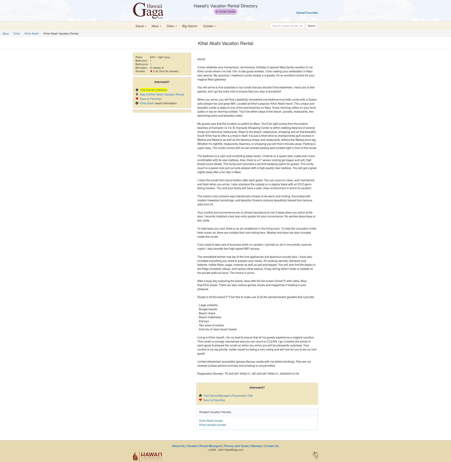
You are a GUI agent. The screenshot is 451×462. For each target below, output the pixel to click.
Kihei (16, 33)
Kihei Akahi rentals (211, 421)
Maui (6, 33)
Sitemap (256, 446)
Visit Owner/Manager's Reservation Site (228, 396)
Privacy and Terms (236, 446)
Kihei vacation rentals (212, 425)
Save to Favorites (151, 99)
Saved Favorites (307, 13)
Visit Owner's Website (153, 90)
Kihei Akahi (31, 33)
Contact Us (271, 446)
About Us (178, 446)
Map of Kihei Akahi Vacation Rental (162, 94)
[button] (141, 25)
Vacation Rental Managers (204, 446)
